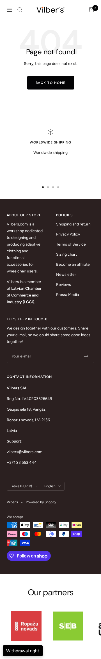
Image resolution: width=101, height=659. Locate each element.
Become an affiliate (73, 264)
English (50, 486)
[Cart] (91, 9)
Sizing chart (66, 254)
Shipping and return (73, 224)
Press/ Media (67, 294)
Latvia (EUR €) (21, 486)
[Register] (86, 356)
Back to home (51, 83)
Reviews (63, 284)
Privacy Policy (68, 234)
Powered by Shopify (41, 502)
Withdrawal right (22, 650)
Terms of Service (71, 244)
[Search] (19, 9)
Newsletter (66, 274)
